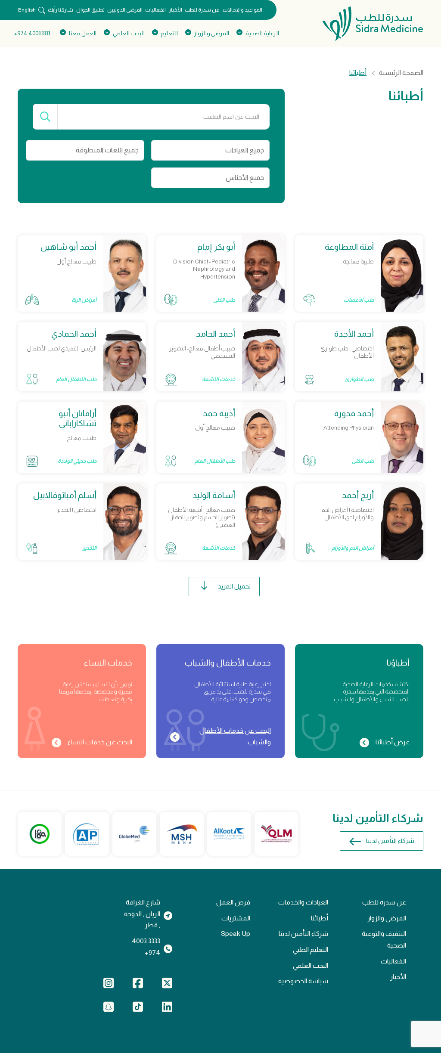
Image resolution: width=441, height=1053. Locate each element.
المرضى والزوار (386, 918)
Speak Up (235, 933)
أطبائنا (319, 918)
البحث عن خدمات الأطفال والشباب (235, 736)
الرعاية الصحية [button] (262, 33)
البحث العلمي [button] (128, 33)
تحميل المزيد (234, 586)
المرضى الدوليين (125, 10)
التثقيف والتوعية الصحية (384, 939)
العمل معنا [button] (82, 33)
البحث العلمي (310, 965)
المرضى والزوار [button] (211, 33)
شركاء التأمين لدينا (390, 840)
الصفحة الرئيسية (401, 72)
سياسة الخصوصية (303, 981)
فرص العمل (233, 902)
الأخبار (175, 10)
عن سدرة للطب (202, 10)
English (27, 10)
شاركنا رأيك (60, 10)
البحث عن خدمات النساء (100, 742)
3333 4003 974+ (32, 33)
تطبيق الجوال (90, 10)
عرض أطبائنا (393, 742)
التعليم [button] (169, 33)
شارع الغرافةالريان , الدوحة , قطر (142, 913)
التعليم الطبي (310, 949)
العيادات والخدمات (303, 902)
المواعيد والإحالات (242, 10)
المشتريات (235, 918)
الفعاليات (155, 10)
